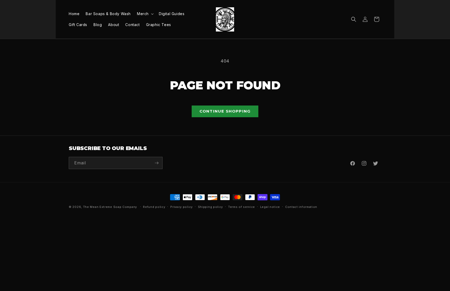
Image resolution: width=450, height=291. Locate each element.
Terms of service (241, 207)
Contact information (301, 207)
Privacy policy (181, 207)
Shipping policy (210, 207)
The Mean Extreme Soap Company (110, 207)
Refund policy (154, 207)
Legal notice (270, 207)
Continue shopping (225, 111)
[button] (145, 13)
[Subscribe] (156, 163)
